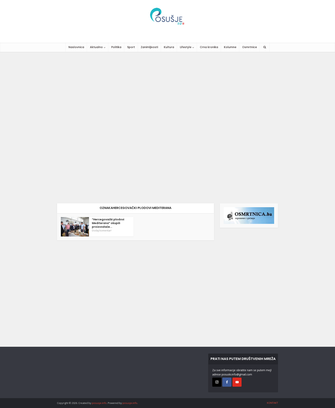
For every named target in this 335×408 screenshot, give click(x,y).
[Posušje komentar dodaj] (249, 215)
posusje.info (99, 403)
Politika (116, 47)
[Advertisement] (116, 128)
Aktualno (96, 47)
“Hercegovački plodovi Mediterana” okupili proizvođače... (108, 223)
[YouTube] (237, 382)
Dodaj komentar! (101, 230)
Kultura (169, 47)
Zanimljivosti (149, 47)
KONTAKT (272, 403)
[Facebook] (226, 382)
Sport (131, 47)
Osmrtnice (249, 47)
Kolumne (230, 47)
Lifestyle (185, 47)
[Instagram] (216, 382)
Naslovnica (76, 47)
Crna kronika (209, 47)
